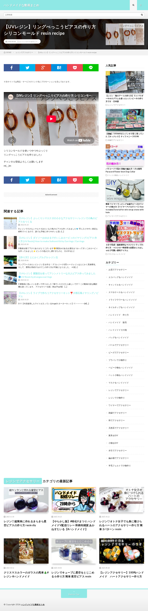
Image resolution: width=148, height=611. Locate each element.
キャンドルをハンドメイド (121, 284)
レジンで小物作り (117, 397)
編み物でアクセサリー (119, 458)
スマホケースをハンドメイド (122, 292)
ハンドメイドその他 (118, 330)
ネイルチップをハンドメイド (122, 307)
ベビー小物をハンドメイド (121, 367)
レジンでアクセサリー (28, 41)
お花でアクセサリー (118, 269)
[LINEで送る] (91, 67)
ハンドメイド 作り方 (119, 315)
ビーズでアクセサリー (119, 352)
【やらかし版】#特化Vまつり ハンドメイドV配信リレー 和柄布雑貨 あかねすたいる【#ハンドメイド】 (73, 525)
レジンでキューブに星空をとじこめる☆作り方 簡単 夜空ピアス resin (72, 574)
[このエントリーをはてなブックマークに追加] (59, 67)
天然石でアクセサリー (119, 428)
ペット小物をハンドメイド (118, 175)
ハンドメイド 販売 (118, 322)
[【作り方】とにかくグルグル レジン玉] (10, 262)
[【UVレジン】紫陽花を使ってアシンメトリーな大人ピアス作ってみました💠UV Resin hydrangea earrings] (10, 278)
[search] (142, 14)
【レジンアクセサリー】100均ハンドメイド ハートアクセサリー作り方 (121, 574)
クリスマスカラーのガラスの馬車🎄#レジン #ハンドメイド (26, 574)
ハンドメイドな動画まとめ (33, 604)
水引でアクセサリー (118, 450)
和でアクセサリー (117, 420)
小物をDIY (113, 443)
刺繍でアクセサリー (116, 140)
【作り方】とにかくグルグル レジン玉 (38, 257)
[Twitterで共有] (27, 67)
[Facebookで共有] (12, 67)
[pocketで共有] (75, 67)
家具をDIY (113, 435)
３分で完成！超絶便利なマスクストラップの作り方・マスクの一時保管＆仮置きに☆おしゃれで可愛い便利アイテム (124, 248)
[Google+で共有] (43, 67)
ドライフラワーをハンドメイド (123, 299)
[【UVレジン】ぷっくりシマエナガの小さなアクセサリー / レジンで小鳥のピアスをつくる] (10, 222)
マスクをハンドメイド (116, 254)
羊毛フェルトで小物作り (120, 465)
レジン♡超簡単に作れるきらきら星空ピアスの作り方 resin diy (25, 523)
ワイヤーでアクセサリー (117, 216)
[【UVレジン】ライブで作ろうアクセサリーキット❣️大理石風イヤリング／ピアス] (10, 297)
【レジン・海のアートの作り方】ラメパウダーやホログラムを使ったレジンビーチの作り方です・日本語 (124, 98)
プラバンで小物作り (118, 360)
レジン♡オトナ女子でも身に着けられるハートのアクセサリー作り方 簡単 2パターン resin (121, 525)
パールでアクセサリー (119, 345)
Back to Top (74, 594)
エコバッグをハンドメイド (121, 277)
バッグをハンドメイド (119, 337)
